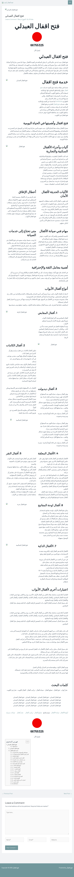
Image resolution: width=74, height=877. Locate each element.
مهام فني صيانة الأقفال (17, 761)
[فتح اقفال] (7, 2)
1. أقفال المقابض (16, 767)
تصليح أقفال (38, 712)
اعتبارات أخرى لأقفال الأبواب (19, 780)
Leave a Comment (11, 19)
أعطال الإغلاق (16, 756)
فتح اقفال (56, 104)
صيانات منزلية (10, 712)
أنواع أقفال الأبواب (17, 765)
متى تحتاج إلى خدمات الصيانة (19, 759)
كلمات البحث (16, 782)
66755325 (37, 45)
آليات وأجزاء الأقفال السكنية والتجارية (21, 754)
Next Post (68, 793)
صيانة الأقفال (55, 712)
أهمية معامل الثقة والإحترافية (19, 763)
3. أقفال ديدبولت (16, 770)
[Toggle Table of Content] (26, 741)
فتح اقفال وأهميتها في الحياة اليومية (20, 752)
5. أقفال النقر (16, 772)
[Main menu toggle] (70, 2)
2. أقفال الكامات (16, 769)
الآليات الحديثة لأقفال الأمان (18, 758)
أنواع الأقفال (64, 712)
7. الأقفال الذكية (16, 778)
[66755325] (37, 37)
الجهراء (23, 19)
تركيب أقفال (29, 712)
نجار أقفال (20, 712)
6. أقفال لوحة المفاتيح (18, 776)
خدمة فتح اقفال (14, 750)
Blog (19, 19)
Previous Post (7, 793)
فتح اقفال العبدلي (12, 744)
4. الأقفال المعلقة (17, 774)
